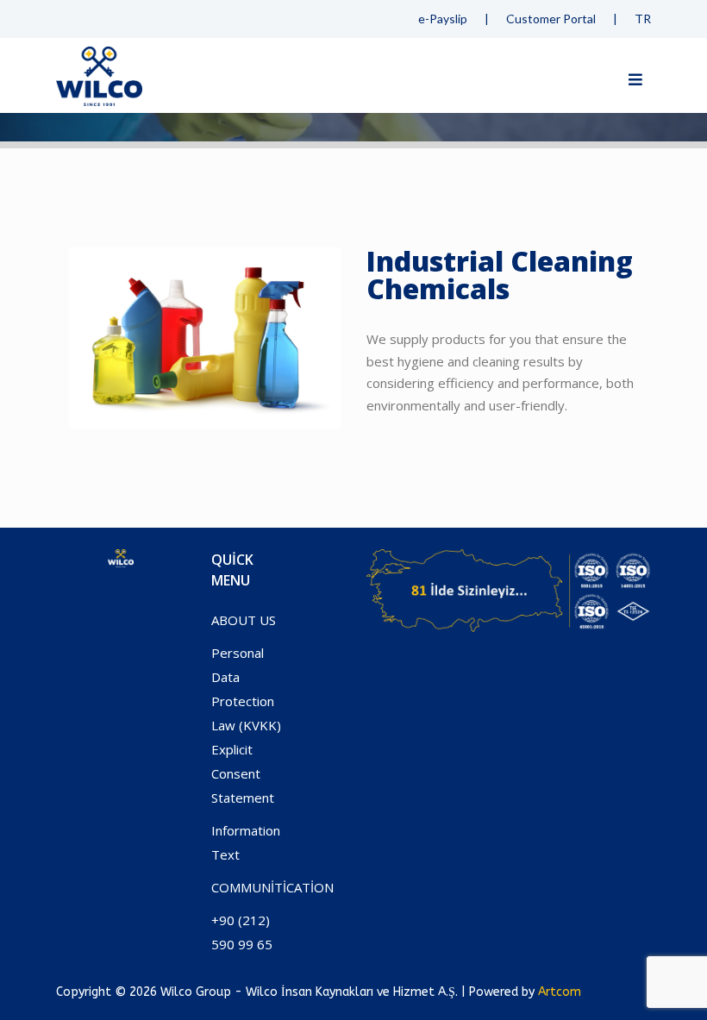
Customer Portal (551, 18)
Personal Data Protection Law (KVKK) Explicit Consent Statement (246, 725)
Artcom (559, 992)
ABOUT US (243, 620)
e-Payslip (442, 18)
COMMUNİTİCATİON (272, 887)
